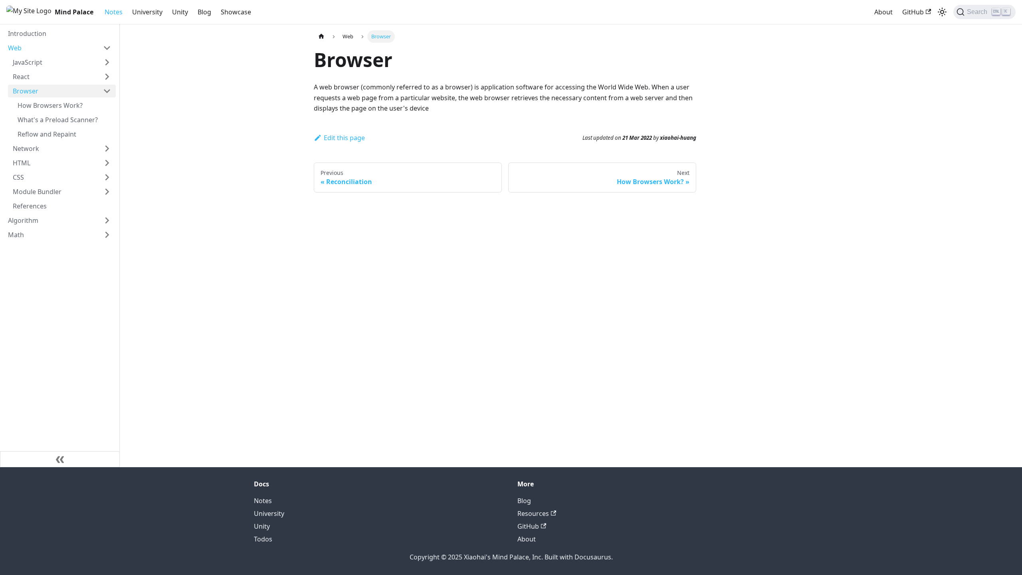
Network (26, 148)
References (30, 206)
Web (15, 48)
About (883, 12)
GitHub (913, 12)
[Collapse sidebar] (60, 459)
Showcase (236, 12)
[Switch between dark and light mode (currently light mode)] (942, 12)
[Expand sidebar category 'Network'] (107, 148)
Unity (180, 12)
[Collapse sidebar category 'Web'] (107, 48)
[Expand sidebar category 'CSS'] (107, 177)
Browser (25, 91)
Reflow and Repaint (47, 134)
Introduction (27, 33)
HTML (21, 163)
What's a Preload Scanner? (58, 119)
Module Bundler (37, 191)
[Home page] (321, 36)
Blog (204, 12)
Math (16, 234)
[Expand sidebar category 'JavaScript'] (107, 62)
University (147, 12)
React (21, 76)
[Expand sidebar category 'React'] (107, 76)
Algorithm (23, 220)
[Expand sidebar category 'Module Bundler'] (107, 191)
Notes (114, 12)
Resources (533, 513)
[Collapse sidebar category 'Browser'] (107, 91)
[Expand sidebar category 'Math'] (107, 234)
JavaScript (27, 62)
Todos (263, 539)
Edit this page (344, 137)
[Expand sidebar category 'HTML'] (107, 163)
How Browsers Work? (50, 105)
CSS (18, 177)
